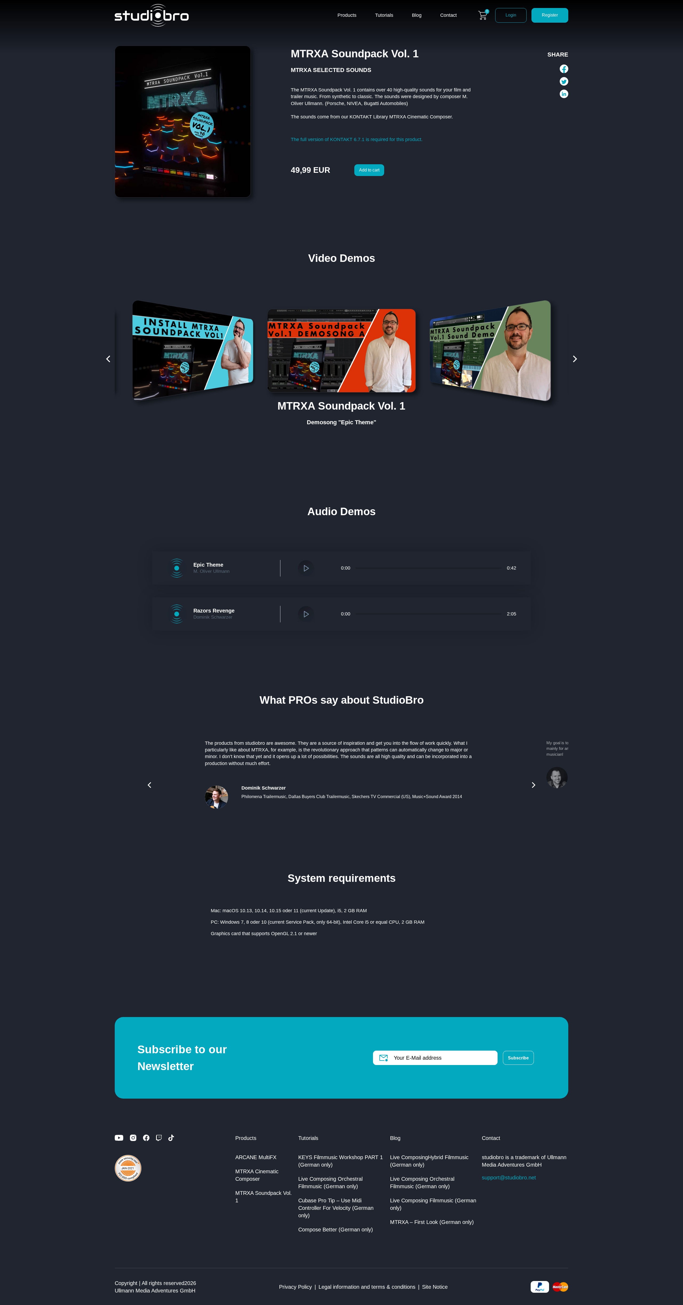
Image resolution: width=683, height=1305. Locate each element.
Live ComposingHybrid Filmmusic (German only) (429, 1161)
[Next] (574, 359)
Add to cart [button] (369, 170)
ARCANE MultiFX (255, 1157)
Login (511, 15)
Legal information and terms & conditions (367, 1287)
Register (550, 15)
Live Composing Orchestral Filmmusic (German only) (330, 1182)
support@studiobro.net (509, 1177)
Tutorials (384, 15)
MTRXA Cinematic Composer (257, 1175)
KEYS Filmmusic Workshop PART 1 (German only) (340, 1161)
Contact (448, 15)
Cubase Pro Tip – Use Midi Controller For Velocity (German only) (336, 1208)
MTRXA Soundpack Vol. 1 (263, 1196)
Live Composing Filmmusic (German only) (433, 1204)
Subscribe (518, 1058)
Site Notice (435, 1287)
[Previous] (108, 359)
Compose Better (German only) (335, 1229)
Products (346, 15)
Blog (417, 15)
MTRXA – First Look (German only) (432, 1222)
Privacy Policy (295, 1287)
